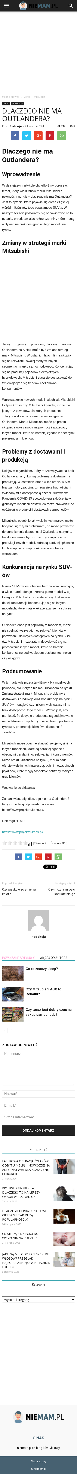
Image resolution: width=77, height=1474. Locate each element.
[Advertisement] (38, 52)
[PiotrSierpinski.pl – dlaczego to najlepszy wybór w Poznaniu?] (64, 1193)
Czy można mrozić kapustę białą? (61, 892)
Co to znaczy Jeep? (42, 969)
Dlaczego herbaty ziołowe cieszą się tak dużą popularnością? (24, 1215)
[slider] (15, 842)
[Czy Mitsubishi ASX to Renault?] (13, 994)
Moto (5, 103)
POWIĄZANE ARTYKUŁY (18, 958)
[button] (71, 5)
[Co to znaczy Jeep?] (13, 973)
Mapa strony (38, 1461)
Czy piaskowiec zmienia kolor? (19, 892)
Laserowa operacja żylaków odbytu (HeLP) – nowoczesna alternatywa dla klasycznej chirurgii (26, 1167)
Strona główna (10, 97)
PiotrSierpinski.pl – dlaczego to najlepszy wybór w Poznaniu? (21, 1192)
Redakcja (16, 126)
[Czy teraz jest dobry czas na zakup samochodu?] (13, 1014)
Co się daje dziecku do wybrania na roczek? (20, 1236)
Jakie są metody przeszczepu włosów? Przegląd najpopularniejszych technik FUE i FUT (26, 1260)
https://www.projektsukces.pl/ (22, 832)
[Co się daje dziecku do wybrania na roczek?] (64, 1239)
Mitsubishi (17, 103)
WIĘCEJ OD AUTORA (54, 958)
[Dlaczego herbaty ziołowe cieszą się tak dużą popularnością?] (64, 1216)
